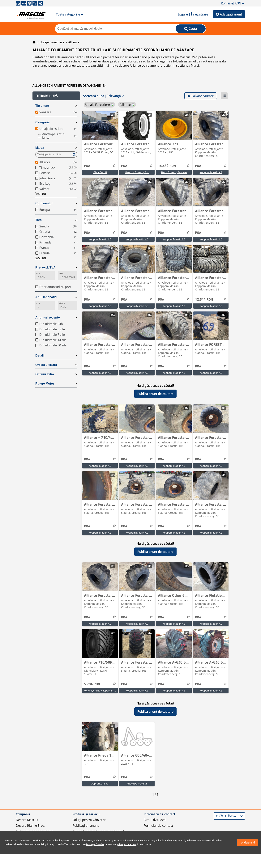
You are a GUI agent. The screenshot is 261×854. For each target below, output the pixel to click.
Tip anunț (42, 105)
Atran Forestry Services (174, 172)
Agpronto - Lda (99, 783)
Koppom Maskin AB (211, 172)
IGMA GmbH (100, 172)
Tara (38, 220)
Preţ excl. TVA (45, 267)
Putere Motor (44, 383)
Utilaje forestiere (52, 42)
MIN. (38, 273)
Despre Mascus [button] (27, 820)
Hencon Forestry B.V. (137, 172)
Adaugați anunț (231, 14)
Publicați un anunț (85, 825)
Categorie (42, 122)
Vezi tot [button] (40, 194)
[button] (56, 95)
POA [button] (87, 166)
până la (62, 303)
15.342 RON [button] (167, 166)
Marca (39, 147)
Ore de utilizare (46, 364)
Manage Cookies (95, 844)
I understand (247, 842)
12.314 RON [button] (204, 299)
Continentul (43, 203)
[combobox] (216, 816)
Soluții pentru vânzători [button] (89, 820)
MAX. (61, 273)
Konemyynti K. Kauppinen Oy (100, 690)
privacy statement (126, 844)
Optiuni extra (44, 374)
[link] (100, 125)
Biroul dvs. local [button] (155, 820)
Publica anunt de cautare (155, 394)
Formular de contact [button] (158, 825)
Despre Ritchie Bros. (30, 825)
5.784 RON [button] (92, 684)
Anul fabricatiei (46, 297)
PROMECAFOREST (137, 783)
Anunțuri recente (47, 317)
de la (38, 303)
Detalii (39, 355)
